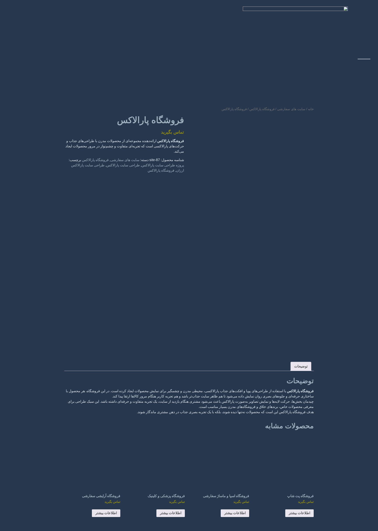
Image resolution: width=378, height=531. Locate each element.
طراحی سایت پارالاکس (123, 165)
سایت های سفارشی (124, 160)
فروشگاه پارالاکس (95, 160)
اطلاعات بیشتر (299, 513)
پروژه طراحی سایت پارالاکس (163, 165)
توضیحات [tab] (301, 366)
